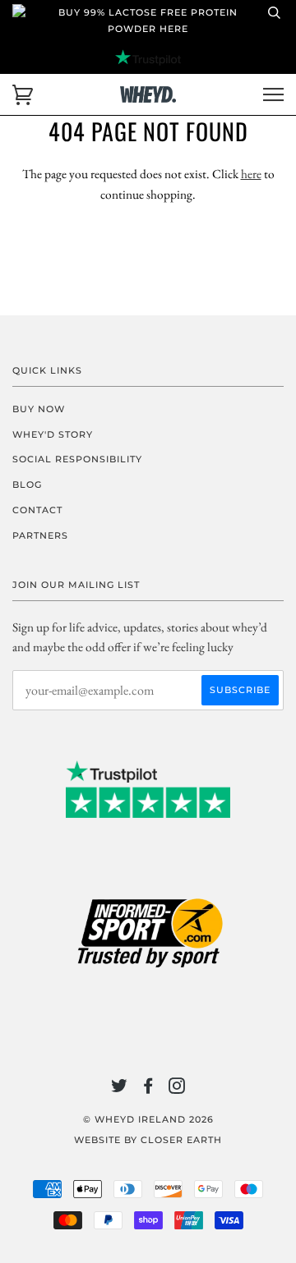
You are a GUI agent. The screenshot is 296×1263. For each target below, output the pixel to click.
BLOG (27, 484)
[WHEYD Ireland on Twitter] (119, 1089)
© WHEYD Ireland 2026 (148, 1119)
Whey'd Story (52, 434)
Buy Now (38, 409)
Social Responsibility (77, 459)
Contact (37, 510)
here (251, 173)
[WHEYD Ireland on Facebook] (148, 1089)
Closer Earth (181, 1140)
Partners (40, 535)
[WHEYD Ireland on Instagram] (177, 1089)
